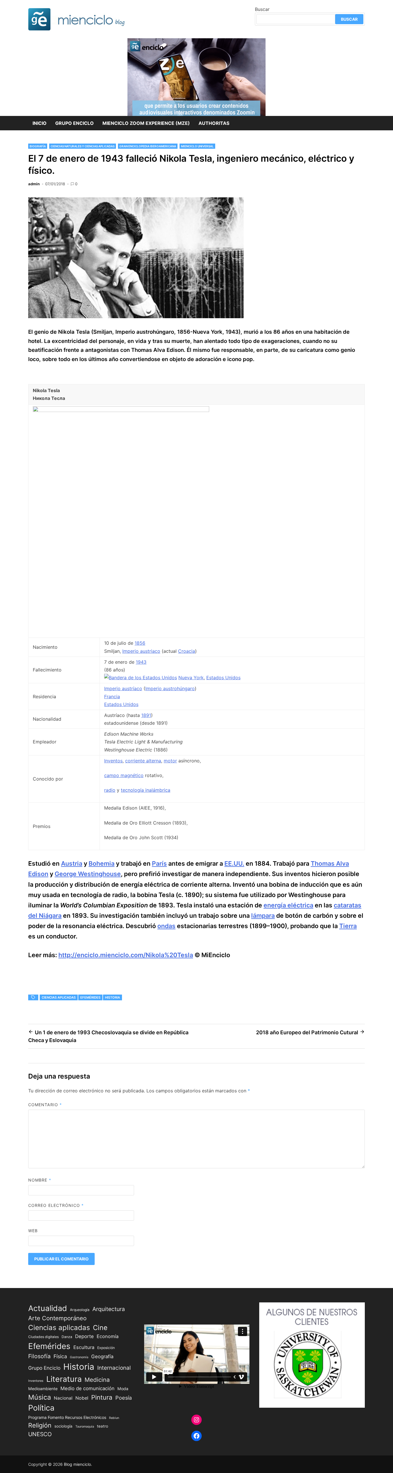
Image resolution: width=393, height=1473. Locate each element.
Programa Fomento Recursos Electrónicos (67, 1417)
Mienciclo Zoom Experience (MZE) (146, 123)
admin (34, 184)
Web (33, 1230)
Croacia (186, 651)
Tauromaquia (84, 1426)
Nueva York (191, 677)
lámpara (263, 915)
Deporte (84, 1336)
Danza (67, 1337)
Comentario (45, 1104)
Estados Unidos (223, 677)
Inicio (40, 123)
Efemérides (90, 997)
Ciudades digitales (43, 1337)
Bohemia (102, 863)
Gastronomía (79, 1357)
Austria (71, 863)
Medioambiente (43, 1388)
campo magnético (124, 775)
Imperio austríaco (123, 688)
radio (109, 790)
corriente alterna (143, 761)
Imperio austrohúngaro (170, 688)
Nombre (39, 1180)
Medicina (97, 1379)
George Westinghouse (88, 873)
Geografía (102, 1356)
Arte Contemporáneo (57, 1318)
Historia (112, 997)
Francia (112, 696)
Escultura (83, 1347)
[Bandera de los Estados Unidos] (140, 677)
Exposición (106, 1348)
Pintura (101, 1397)
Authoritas (214, 123)
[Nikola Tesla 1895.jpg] (121, 410)
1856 (140, 643)
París (159, 863)
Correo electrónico (56, 1205)
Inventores (35, 1381)
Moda (122, 1388)
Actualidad (47, 1308)
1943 (141, 662)
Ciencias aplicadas (59, 997)
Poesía (123, 1397)
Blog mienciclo (77, 1464)
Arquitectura (108, 1309)
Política (41, 1408)
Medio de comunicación (87, 1388)
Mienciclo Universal (197, 146)
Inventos (113, 761)
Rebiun (114, 1418)
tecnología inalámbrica (145, 790)
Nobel (81, 1398)
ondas (166, 926)
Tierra (348, 926)
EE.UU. (234, 863)
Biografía (38, 146)
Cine (100, 1327)
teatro (102, 1426)
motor (170, 761)
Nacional (63, 1398)
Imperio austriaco (141, 651)
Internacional (114, 1367)
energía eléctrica (288, 905)
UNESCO (40, 1434)
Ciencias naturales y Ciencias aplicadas (83, 146)
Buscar (262, 9)
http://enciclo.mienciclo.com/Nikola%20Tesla (125, 955)
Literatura (64, 1379)
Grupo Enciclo (74, 123)
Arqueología (79, 1310)
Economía (108, 1336)
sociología (63, 1426)
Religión (39, 1425)
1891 (146, 715)
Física (60, 1356)
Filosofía (39, 1356)
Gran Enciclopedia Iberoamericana (147, 146)
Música (39, 1397)
